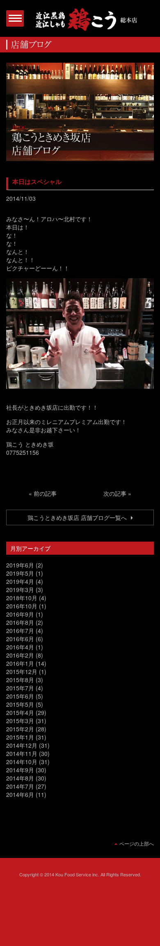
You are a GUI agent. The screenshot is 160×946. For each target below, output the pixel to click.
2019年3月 (20, 589)
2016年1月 (20, 663)
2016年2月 (20, 655)
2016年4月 (20, 647)
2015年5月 (20, 704)
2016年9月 (20, 614)
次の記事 (114, 493)
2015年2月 (20, 729)
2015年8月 (20, 680)
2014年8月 (20, 778)
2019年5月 (20, 573)
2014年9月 (20, 770)
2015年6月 (20, 696)
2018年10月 (21, 598)
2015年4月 (20, 712)
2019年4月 (20, 581)
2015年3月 (20, 721)
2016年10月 (21, 606)
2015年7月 (20, 688)
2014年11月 (21, 753)
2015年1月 (20, 737)
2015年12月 (21, 671)
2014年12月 (21, 745)
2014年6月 (20, 794)
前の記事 (45, 493)
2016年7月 (20, 630)
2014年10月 (21, 762)
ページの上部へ (136, 843)
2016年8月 (20, 622)
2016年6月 (20, 639)
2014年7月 (20, 786)
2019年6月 (20, 565)
